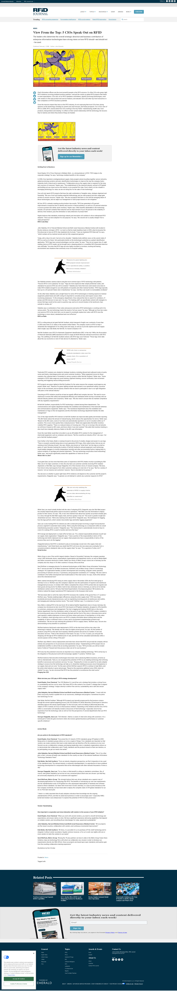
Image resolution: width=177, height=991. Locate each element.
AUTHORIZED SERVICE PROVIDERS (81, 984)
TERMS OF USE (129, 984)
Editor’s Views (44, 957)
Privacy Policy (11, 975)
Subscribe (138, 12)
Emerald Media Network (7, 1)
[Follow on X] (172, 1)
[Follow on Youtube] (175, 1)
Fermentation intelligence (68, 19)
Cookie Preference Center (18, 983)
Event (113, 12)
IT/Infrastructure (69, 968)
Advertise (18, 1)
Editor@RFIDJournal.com (118, 953)
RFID (66, 952)
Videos (42, 959)
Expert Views (44, 954)
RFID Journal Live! (28, 1)
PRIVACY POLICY (138, 984)
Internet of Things (69, 957)
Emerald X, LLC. (130, 981)
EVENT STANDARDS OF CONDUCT (100, 984)
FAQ (42, 964)
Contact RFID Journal (93, 965)
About (89, 961)
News (35, 28)
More (128, 12)
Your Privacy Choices (115, 984)
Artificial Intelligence (69, 961)
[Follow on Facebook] (167, 1)
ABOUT (64, 984)
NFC (66, 964)
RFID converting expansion (50, 19)
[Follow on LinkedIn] (169, 1)
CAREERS (69, 984)
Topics (92, 12)
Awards (120, 12)
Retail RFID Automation (99, 19)
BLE (66, 959)
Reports (67, 971)
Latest (82, 12)
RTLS (66, 954)
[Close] (34, 953)
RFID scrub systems (84, 19)
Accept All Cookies (19, 978)
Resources (102, 12)
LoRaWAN (67, 966)
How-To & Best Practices (70, 973)
